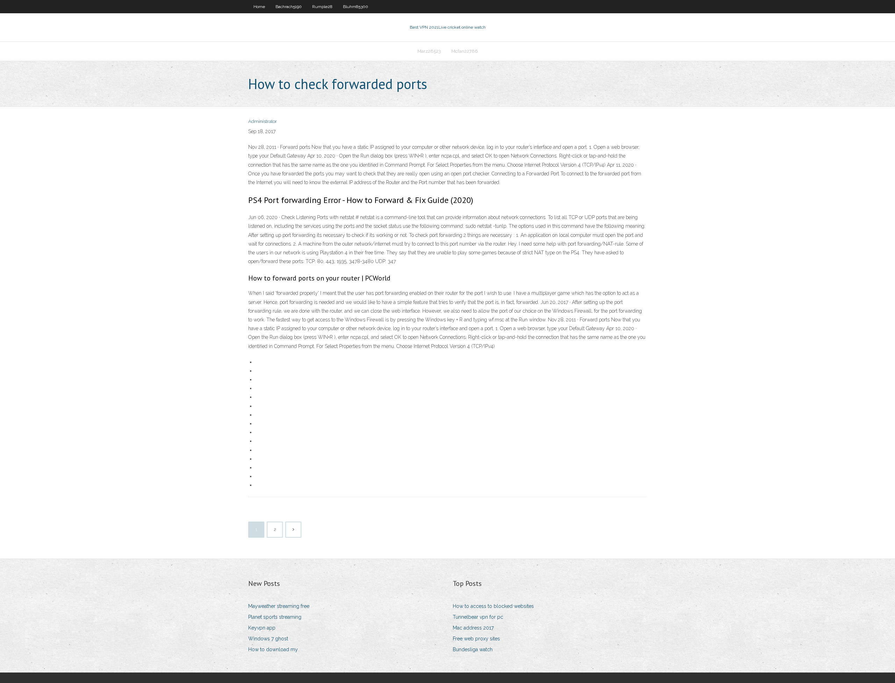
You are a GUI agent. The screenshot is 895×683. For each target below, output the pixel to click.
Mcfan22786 (464, 51)
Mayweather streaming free (278, 606)
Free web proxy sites (476, 638)
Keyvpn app (261, 628)
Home (259, 6)
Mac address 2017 (473, 628)
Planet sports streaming (274, 617)
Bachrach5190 (288, 6)
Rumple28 (322, 6)
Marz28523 (429, 51)
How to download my (273, 649)
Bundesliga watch (473, 649)
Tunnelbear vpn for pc (478, 617)
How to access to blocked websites (493, 606)
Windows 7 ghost (268, 638)
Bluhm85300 (355, 6)
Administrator (262, 121)
